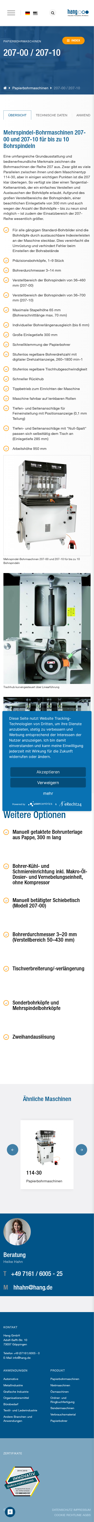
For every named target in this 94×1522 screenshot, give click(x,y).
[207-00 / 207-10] (35, 13)
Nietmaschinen (60, 1385)
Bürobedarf (10, 1404)
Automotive (10, 1379)
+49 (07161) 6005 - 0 (27, 1353)
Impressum (82, 1510)
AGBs (87, 1515)
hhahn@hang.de (32, 1287)
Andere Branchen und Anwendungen (17, 1419)
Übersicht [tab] (17, 115)
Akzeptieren (48, 771)
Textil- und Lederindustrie (20, 1410)
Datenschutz (62, 1510)
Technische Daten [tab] (51, 115)
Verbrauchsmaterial (63, 1414)
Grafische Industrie (16, 1391)
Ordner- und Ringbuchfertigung (62, 1400)
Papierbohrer (58, 1421)
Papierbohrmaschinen (30, 88)
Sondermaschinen (62, 1408)
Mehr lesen (45, 1179)
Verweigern (48, 782)
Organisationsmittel (16, 1398)
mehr (48, 793)
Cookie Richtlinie (68, 1515)
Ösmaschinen (59, 1391)
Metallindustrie (13, 1385)
